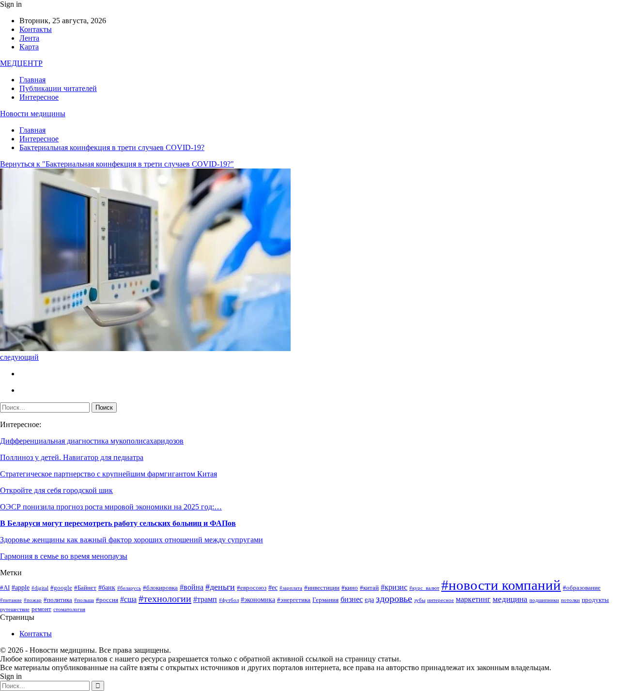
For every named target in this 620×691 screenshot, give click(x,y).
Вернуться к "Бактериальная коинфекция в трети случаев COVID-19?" (117, 164)
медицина (510, 599)
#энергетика (293, 600)
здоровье (394, 599)
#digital (39, 588)
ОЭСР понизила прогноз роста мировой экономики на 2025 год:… (111, 507)
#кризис (394, 587)
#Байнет (85, 587)
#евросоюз (251, 587)
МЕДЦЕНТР (21, 63)
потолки (570, 600)
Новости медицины (32, 113)
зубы (419, 600)
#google (61, 587)
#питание (11, 600)
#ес (273, 587)
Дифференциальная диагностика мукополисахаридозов (92, 441)
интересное (440, 600)
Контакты (35, 29)
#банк (106, 587)
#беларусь (129, 588)
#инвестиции (322, 587)
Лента (29, 38)
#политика (58, 600)
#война (191, 587)
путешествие (15, 609)
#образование (582, 587)
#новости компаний (501, 585)
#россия (107, 600)
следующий (19, 357)
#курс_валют (424, 588)
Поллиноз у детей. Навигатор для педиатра (71, 457)
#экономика (258, 599)
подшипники (544, 600)
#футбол (229, 600)
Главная (32, 80)
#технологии (165, 598)
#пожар (33, 600)
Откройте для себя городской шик (56, 490)
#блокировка (160, 587)
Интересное (39, 97)
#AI (5, 587)
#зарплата (290, 588)
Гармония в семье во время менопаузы (63, 556)
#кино (349, 587)
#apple (21, 587)
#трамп (205, 599)
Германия (325, 600)
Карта (29, 47)
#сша (128, 599)
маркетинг (473, 599)
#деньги (220, 587)
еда (369, 599)
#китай (369, 587)
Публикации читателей (58, 88)
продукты (595, 600)
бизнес (352, 599)
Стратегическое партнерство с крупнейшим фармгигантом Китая (108, 474)
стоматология (69, 609)
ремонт (41, 609)
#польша (84, 600)
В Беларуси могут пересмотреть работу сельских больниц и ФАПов (118, 523)
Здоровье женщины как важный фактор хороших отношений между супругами (131, 540)
